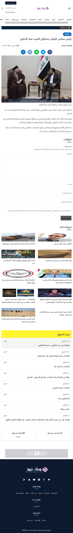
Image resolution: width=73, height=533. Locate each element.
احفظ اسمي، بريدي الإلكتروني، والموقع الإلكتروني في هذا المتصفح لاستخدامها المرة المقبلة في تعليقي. (38, 210)
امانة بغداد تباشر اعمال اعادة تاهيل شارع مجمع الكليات (18, 243)
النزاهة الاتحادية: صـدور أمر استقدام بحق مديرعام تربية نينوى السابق (18, 281)
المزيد (5, 341)
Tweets (18, 436)
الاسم (69, 184)
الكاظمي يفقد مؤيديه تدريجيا (63, 243)
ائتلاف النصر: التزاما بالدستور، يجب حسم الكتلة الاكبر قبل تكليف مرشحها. (56, 313)
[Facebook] (49, 52)
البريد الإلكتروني (66, 192)
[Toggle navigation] (69, 8)
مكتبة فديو (19, 492)
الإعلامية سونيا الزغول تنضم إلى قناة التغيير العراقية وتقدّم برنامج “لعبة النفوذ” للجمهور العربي (56, 300)
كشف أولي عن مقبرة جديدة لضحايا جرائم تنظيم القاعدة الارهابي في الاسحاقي (18, 320)
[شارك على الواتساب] (36, 52)
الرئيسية (54, 492)
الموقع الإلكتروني (66, 201)
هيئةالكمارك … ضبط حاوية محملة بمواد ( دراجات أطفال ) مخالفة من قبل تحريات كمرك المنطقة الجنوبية (18, 300)
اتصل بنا (47, 492)
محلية (27, 492)
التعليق (69, 153)
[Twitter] (43, 52)
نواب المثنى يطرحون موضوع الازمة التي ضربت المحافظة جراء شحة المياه (57, 281)
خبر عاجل (34, 492)
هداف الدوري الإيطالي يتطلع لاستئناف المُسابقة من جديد (19, 261)
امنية (67, 34)
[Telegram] (29, 52)
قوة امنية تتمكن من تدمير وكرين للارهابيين (59, 260)
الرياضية (37, 520)
